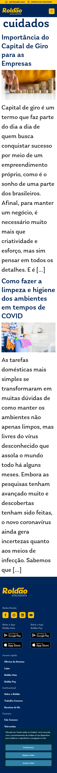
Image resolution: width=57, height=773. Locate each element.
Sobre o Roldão (12, 694)
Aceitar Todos (28, 763)
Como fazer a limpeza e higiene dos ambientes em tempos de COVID (28, 298)
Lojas (7, 668)
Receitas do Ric (12, 707)
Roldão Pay (10, 681)
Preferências (28, 747)
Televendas (10, 726)
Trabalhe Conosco (13, 700)
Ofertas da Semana (14, 661)
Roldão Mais (10, 675)
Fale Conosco (11, 719)
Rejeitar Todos (28, 755)
